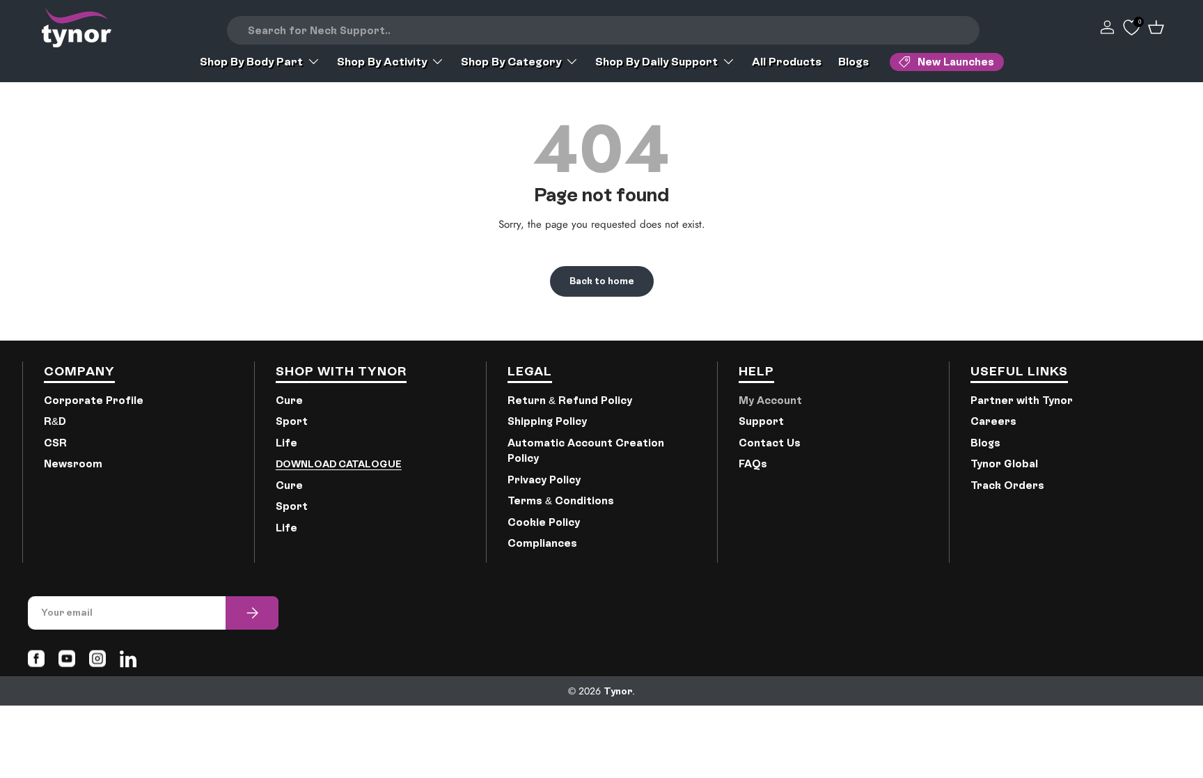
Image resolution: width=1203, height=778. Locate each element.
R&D (55, 421)
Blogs (853, 61)
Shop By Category (511, 61)
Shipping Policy (547, 421)
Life (286, 443)
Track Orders (1007, 485)
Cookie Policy (544, 522)
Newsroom (73, 463)
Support (761, 421)
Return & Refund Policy (570, 400)
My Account (770, 400)
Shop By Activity (382, 61)
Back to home (601, 281)
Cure (289, 400)
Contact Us (770, 443)
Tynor (618, 691)
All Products (786, 61)
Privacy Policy (544, 479)
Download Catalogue (339, 463)
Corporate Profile (93, 400)
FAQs (753, 463)
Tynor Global (1004, 463)
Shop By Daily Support (656, 61)
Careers (993, 421)
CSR (55, 443)
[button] (1156, 27)
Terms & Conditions (561, 500)
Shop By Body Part (251, 61)
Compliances (542, 543)
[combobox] (603, 30)
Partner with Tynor (1021, 400)
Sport (292, 421)
